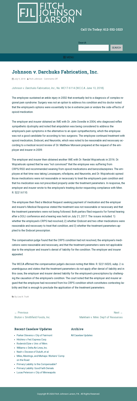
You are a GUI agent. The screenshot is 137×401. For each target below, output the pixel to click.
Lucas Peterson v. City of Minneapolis (36, 372)
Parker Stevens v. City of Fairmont (34, 335)
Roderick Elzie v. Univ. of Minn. (32, 343)
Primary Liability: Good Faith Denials (35, 368)
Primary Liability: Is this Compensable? (37, 364)
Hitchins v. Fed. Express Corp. (32, 339)
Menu (70, 57)
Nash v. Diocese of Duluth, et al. (33, 351)
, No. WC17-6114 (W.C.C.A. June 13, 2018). (58, 88)
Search (82, 42)
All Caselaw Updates (82, 335)
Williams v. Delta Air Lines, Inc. (32, 347)
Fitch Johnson (35, 79)
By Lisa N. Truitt (22, 297)
